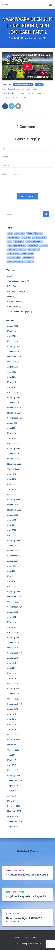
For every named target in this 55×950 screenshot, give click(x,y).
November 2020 (14, 597)
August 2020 (12, 612)
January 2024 (13, 454)
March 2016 (12, 801)
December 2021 (14, 551)
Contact (37, 937)
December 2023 (14, 459)
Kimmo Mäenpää (27, 253)
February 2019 (13, 689)
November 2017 (14, 745)
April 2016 (11, 796)
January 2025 (13, 403)
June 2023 (11, 479)
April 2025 (11, 387)
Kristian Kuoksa (33, 249)
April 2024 (11, 438)
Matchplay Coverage (16, 291)
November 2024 (14, 413)
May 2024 (11, 433)
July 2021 (11, 566)
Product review (14, 302)
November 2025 (14, 357)
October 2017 (13, 750)
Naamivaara (25, 93)
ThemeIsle (36, 944)
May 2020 (11, 622)
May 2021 (11, 576)
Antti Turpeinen (13, 253)
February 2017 (13, 775)
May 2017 (11, 760)
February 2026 (13, 346)
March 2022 (12, 535)
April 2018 (11, 729)
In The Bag (26, 237)
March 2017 (12, 770)
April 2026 (11, 336)
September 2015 (14, 821)
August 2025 (12, 367)
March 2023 (12, 494)
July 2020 (11, 617)
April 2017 (11, 765)
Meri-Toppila (20, 233)
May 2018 (11, 724)
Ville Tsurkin (24, 98)
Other (9, 296)
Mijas (10, 233)
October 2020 (13, 602)
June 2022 (11, 525)
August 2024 (12, 423)
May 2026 (11, 331)
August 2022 (12, 515)
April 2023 (11, 489)
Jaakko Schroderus (16, 89)
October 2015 (13, 816)
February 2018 (13, 740)
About (26, 937)
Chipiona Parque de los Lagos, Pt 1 (27, 896)
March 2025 (12, 392)
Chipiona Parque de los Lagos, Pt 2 (27, 874)
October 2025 (13, 362)
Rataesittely (19, 241)
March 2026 (12, 341)
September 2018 (14, 704)
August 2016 (12, 786)
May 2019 (11, 673)
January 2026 (13, 352)
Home (17, 937)
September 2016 (14, 780)
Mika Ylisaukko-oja (11, 93)
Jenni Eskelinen (13, 237)
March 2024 (12, 443)
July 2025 (11, 372)
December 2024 (14, 408)
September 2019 (14, 653)
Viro (10, 241)
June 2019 (11, 668)
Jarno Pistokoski (33, 89)
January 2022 (13, 546)
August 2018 (12, 709)
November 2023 (14, 464)
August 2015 (12, 826)
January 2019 (13, 694)
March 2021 (12, 586)
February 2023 (13, 500)
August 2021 (12, 561)
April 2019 (11, 678)
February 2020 (13, 638)
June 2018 (11, 719)
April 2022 (11, 530)
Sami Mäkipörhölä (10, 98)
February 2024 (13, 449)
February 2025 (13, 397)
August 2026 (12, 326)
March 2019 (12, 683)
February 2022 (13, 541)
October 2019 (13, 648)
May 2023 (11, 484)
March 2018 (12, 735)
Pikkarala (44, 245)
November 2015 (14, 811)
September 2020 (14, 607)
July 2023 (11, 474)
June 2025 (11, 377)
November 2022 (14, 510)
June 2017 (11, 755)
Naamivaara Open (39, 93)
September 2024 (14, 418)
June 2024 (11, 428)
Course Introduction (16, 281)
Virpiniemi (29, 261)
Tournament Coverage (23, 84)
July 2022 (11, 520)
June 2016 (11, 791)
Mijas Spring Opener (15, 261)
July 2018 (11, 714)
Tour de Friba (14, 258)
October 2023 (13, 469)
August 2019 (12, 658)
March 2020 (12, 632)
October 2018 (13, 699)
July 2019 (11, 663)
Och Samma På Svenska (16, 249)
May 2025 (11, 382)
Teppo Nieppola (35, 233)
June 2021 (11, 571)
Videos (39, 84)
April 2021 (11, 581)
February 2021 (13, 591)
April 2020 (11, 627)
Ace (9, 276)
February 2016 (13, 806)
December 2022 (14, 505)
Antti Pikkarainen (34, 241)
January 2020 (13, 643)
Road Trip (32, 245)
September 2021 (14, 556)
